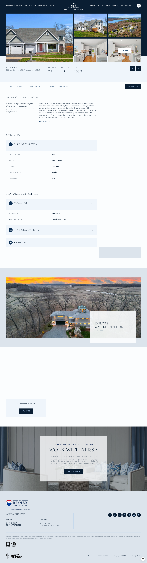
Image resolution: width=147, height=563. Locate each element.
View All (124, 50)
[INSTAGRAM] (115, 515)
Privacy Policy (136, 556)
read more (99, 331)
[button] (133, 86)
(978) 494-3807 (126, 5)
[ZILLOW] (134, 515)
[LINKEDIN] (120, 515)
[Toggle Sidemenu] (139, 6)
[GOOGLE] (139, 515)
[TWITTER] (129, 515)
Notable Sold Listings (44, 5)
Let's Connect (112, 5)
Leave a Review (96, 5)
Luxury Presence (103, 556)
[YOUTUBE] (124, 515)
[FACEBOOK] (110, 515)
